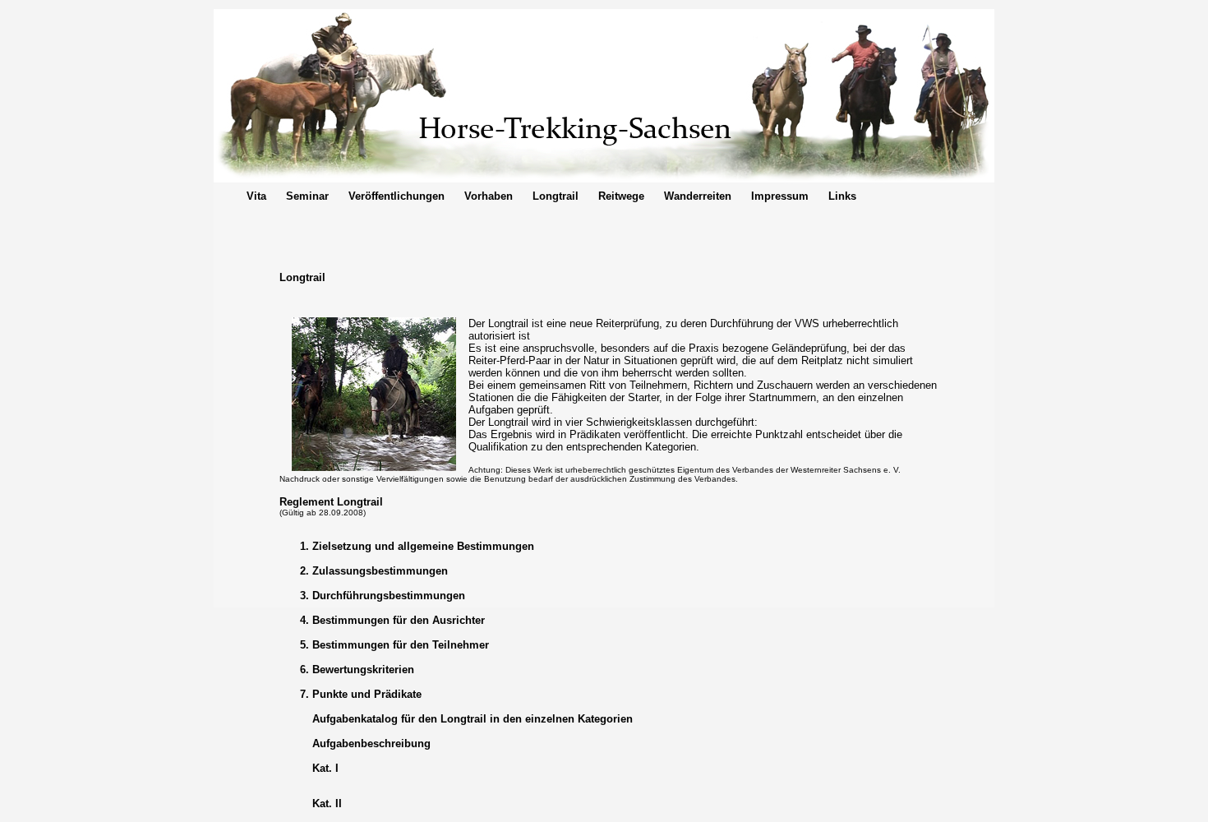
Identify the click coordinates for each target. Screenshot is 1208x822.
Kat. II (327, 803)
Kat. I (325, 768)
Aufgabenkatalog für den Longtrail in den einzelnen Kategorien (472, 719)
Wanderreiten (697, 196)
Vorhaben (488, 196)
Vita (256, 196)
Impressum (780, 196)
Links (842, 196)
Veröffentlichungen (396, 196)
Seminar (307, 196)
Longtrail (556, 196)
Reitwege (621, 196)
